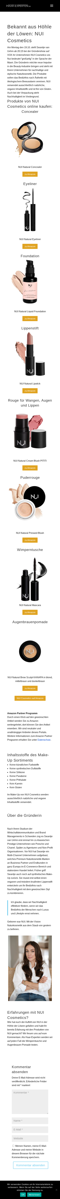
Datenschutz (44, 740)
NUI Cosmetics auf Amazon (30, 698)
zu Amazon (30, 174)
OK (23, 1194)
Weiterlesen (34, 1194)
